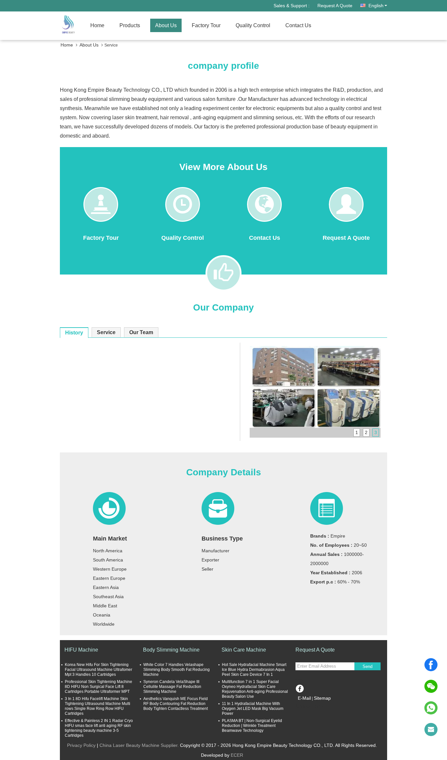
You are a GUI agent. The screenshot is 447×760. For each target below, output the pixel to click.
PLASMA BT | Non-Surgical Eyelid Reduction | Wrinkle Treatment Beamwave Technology (252, 725)
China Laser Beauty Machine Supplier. (139, 745)
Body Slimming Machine (171, 650)
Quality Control (253, 25)
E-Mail (304, 698)
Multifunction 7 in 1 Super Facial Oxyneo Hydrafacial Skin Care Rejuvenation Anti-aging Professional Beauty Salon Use (255, 689)
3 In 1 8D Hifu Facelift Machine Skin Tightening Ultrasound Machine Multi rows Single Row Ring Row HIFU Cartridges (97, 706)
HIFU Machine (81, 650)
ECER (237, 755)
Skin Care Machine (244, 650)
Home (97, 25)
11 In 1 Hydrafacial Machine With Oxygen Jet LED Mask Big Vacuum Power (252, 708)
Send (367, 666)
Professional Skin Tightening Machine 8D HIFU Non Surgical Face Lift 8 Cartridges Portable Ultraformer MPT (98, 686)
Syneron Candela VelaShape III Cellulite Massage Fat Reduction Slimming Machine (172, 686)
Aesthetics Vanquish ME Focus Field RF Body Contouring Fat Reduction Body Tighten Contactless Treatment (175, 703)
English (376, 5)
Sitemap (322, 698)
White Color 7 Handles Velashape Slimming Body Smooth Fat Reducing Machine (176, 669)
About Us (166, 25)
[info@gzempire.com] (430, 729)
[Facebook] (430, 664)
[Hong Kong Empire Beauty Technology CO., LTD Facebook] (299, 688)
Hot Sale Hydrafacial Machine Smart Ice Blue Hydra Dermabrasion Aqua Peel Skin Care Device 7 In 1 (254, 669)
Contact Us (298, 25)
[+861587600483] (430, 707)
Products (129, 25)
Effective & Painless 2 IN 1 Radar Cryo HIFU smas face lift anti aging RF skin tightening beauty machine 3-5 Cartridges (99, 728)
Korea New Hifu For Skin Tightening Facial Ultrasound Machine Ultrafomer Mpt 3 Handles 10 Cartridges (98, 669)
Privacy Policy (81, 745)
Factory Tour (206, 25)
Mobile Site (311, 706)
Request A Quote (334, 5)
